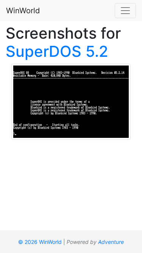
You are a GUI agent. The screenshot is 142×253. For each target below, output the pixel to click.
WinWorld (23, 10)
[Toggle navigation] (125, 10)
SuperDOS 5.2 (57, 51)
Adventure (111, 242)
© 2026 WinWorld (40, 242)
